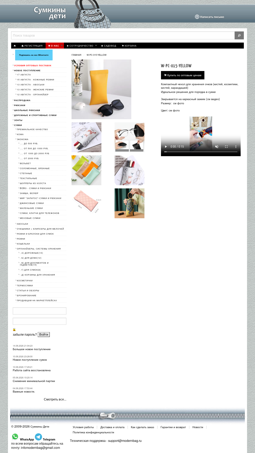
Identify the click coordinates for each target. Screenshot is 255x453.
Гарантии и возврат (173, 427)
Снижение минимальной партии (34, 381)
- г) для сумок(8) (30, 269)
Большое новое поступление (32, 349)
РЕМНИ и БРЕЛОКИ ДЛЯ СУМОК (35, 233)
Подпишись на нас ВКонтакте (34, 55)
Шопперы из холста (33, 183)
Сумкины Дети (39, 426)
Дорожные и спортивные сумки (35, 115)
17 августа (24, 74)
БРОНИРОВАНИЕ (26, 295)
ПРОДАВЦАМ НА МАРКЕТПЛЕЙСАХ (37, 300)
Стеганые (26, 173)
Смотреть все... (55, 399)
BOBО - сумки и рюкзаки (35, 188)
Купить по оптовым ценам (184, 75)
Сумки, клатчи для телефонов (39, 213)
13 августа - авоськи (30, 84)
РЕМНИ (21, 238)
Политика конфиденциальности (93, 432)
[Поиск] (239, 35)
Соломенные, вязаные (35, 168)
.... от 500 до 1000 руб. (34, 148)
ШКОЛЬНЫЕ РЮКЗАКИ (27, 110)
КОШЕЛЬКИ (23, 243)
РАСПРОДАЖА (22, 100)
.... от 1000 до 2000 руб (34, 153)
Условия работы (83, 427)
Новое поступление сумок (30, 359)
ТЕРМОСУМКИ (25, 285)
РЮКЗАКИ (19, 105)
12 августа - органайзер (33, 94)
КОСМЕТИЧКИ (25, 280)
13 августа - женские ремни (35, 89)
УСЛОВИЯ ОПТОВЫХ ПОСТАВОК (32, 65)
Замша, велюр (29, 193)
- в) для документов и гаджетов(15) (34, 263)
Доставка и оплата (112, 427)
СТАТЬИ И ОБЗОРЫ (28, 290)
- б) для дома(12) (30, 257)
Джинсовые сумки (32, 203)
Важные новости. (24, 391)
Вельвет (25, 163)
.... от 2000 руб (29, 158)
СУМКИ (18, 125)
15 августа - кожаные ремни (35, 79)
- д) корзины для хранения (37, 274)
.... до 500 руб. (29, 143)
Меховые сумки (30, 218)
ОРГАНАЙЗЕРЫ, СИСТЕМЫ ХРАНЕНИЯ (39, 248)
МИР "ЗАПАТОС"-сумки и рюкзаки (40, 198)
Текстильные (28, 178)
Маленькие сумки (31, 208)
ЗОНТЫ (18, 120)
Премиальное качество (32, 129)
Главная (76, 54)
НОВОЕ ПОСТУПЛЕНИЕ (27, 70)
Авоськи (22, 223)
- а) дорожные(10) (31, 252)
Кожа (20, 134)
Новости (197, 427)
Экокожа (22, 139)
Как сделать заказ (142, 427)
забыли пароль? (25, 334)
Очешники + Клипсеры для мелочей (40, 228)
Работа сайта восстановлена (32, 370)
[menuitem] (15, 46)
